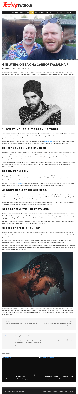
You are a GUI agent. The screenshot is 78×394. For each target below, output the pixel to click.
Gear (17, 12)
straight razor (48, 141)
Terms (71, 391)
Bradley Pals (6, 68)
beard (20, 183)
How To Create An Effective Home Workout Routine (58, 324)
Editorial (49, 12)
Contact (69, 12)
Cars (12, 12)
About (44, 391)
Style (32, 12)
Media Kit (55, 391)
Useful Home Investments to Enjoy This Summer (21, 323)
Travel (62, 12)
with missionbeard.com (49, 155)
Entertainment (40, 12)
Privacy (66, 391)
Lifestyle (56, 12)
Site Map (61, 391)
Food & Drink (24, 12)
